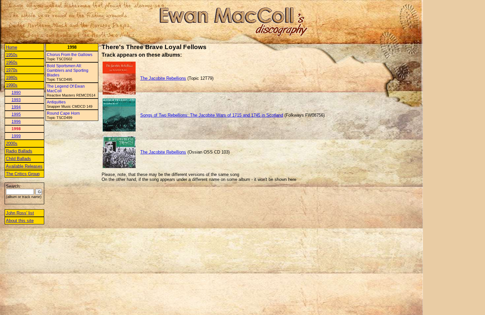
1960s (11, 62)
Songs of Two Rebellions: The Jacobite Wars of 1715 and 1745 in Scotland (211, 115)
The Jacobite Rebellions (163, 78)
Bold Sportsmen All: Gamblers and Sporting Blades (67, 70)
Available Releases (24, 166)
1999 (16, 136)
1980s (11, 77)
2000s (11, 143)
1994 (16, 107)
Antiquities (56, 102)
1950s (11, 54)
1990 (16, 92)
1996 (16, 121)
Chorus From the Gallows (69, 54)
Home (11, 47)
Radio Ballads (19, 151)
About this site (20, 220)
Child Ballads (18, 158)
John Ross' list (20, 213)
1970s (11, 70)
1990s (11, 85)
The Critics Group (23, 173)
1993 (16, 100)
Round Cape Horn (63, 113)
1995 (16, 114)
